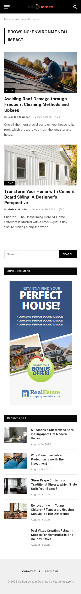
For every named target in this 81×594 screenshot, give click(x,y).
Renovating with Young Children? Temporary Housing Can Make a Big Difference (52, 509)
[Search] (74, 6)
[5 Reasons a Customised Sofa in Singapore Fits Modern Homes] (15, 435)
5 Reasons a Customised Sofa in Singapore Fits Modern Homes (52, 434)
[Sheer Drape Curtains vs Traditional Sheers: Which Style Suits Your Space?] (15, 486)
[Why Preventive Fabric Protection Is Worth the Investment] (15, 461)
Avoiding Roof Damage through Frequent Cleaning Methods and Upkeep (36, 104)
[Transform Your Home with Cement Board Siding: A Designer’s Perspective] (40, 165)
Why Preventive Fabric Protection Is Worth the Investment (47, 459)
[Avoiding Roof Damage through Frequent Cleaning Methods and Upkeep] (40, 72)
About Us (51, 571)
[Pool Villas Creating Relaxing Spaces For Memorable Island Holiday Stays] (15, 536)
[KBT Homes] (40, 7)
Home (7, 19)
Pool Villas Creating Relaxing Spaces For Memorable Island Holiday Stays (52, 535)
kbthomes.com (63, 581)
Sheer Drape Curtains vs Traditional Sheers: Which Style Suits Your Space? (54, 484)
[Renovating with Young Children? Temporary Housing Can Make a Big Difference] (15, 511)
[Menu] (7, 6)
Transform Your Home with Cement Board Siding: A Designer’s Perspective (39, 197)
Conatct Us (31, 571)
